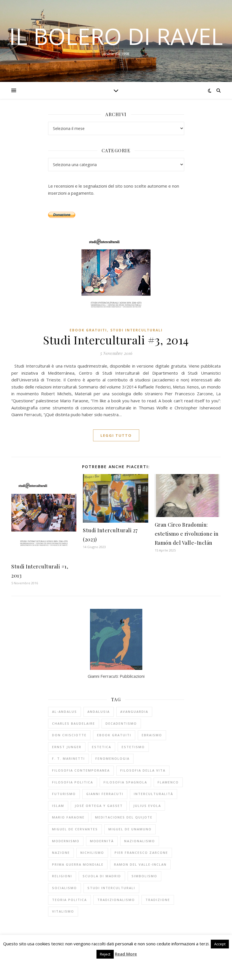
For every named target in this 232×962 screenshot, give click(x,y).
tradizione (157, 900)
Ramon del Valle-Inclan (140, 864)
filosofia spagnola (125, 782)
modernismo (66, 841)
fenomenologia (112, 758)
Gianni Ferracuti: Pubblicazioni (116, 676)
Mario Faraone (68, 817)
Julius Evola (147, 806)
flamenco (168, 782)
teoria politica (69, 900)
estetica (101, 747)
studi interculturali (111, 888)
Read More (126, 954)
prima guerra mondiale (78, 864)
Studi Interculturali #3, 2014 (116, 339)
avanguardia (134, 711)
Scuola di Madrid (102, 876)
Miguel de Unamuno (130, 829)
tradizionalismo (116, 900)
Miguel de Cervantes (75, 829)
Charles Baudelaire (73, 723)
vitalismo (63, 911)
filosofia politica (72, 782)
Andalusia (98, 711)
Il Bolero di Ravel (116, 36)
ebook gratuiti (88, 330)
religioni (62, 876)
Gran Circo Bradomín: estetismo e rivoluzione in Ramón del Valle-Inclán (187, 533)
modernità (102, 841)
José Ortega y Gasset (99, 806)
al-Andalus (64, 711)
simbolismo (144, 876)
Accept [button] (219, 943)
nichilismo (92, 852)
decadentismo (121, 723)
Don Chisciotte (69, 735)
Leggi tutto (116, 435)
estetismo (133, 747)
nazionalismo (139, 841)
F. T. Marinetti (68, 758)
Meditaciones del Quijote (123, 817)
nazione (61, 852)
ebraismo (152, 735)
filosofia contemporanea (81, 770)
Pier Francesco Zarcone (141, 852)
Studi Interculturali (136, 330)
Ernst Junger (66, 747)
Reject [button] (105, 954)
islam (58, 806)
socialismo (64, 888)
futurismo (64, 794)
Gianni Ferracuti (104, 794)
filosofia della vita (143, 770)
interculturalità (153, 794)
